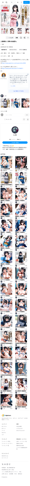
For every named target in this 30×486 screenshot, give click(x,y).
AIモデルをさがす (20, 430)
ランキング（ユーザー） (7, 443)
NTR (9, 53)
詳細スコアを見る (19, 91)
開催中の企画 (19, 443)
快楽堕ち (13, 53)
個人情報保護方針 (11, 467)
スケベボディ (4, 56)
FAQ (20, 471)
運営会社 (20, 473)
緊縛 (24, 53)
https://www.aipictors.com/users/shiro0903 (14, 63)
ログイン (26, 2)
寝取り (5, 53)
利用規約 (4, 467)
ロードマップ (5, 458)
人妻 (2, 53)
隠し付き (8, 119)
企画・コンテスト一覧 (21, 441)
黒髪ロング (19, 53)
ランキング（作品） (6, 441)
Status (15, 473)
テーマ (3, 430)
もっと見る (13, 86)
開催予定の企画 (20, 445)
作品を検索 (19, 426)
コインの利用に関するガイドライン (10, 471)
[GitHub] (9, 464)
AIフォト (4, 428)
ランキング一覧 (5, 445)
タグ (3, 434)
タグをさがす (19, 428)
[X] (2, 464)
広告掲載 (11, 473)
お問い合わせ (5, 473)
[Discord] (5, 464)
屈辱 (9, 56)
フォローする (15, 142)
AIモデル (4, 432)
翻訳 (1, 70)
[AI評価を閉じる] (28, 74)
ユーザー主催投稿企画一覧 (22, 448)
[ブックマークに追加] (21, 37)
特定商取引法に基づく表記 (8, 469)
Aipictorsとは (5, 455)
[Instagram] (7, 464)
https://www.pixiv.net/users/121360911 (12, 68)
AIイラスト (4, 426)
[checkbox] (5, 119)
